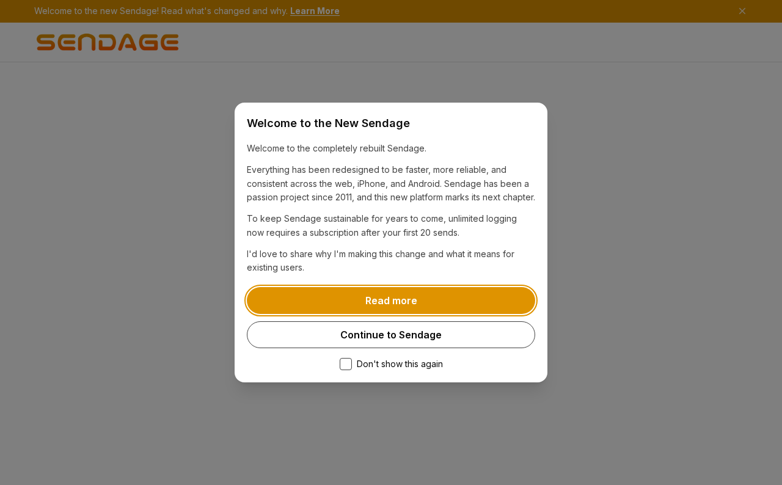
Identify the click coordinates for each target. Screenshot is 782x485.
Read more (391, 300)
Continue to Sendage (391, 335)
